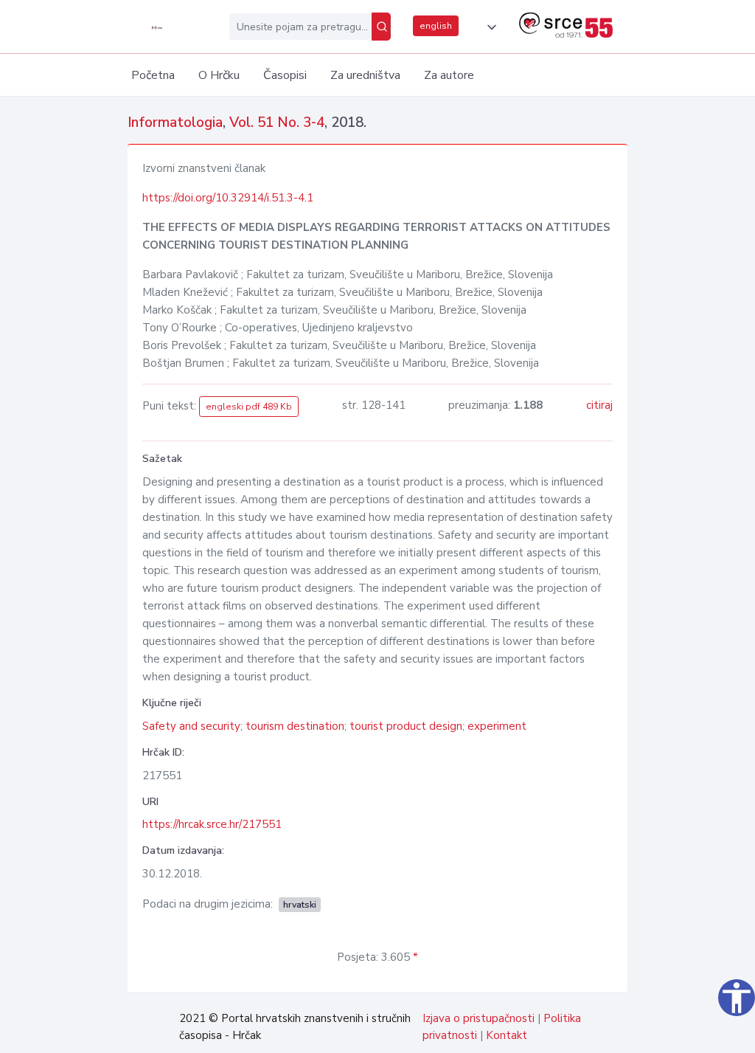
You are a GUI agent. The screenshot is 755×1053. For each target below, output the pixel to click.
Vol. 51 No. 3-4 (276, 122)
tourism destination (295, 726)
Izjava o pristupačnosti (478, 1018)
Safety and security (191, 726)
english (436, 26)
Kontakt (506, 1035)
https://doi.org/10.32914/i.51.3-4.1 (227, 197)
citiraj (599, 405)
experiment (496, 726)
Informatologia (175, 122)
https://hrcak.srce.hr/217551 (212, 824)
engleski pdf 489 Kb (249, 406)
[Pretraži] (381, 27)
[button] (489, 27)
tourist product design (405, 726)
